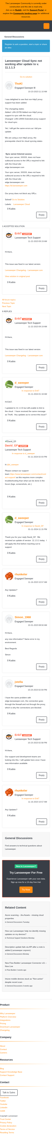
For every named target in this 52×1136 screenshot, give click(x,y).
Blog (2, 1068)
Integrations (5, 1020)
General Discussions (14, 37)
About (2, 1046)
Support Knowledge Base (11, 1072)
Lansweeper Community (15, 26)
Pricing (3, 1023)
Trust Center (5, 1119)
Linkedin (3, 1107)
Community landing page (25, 13)
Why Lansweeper (7, 1013)
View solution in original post (17, 276)
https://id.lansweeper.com (16, 185)
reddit (2, 1111)
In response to (30, 391)
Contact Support (7, 1075)
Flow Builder (11, 970)
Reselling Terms (7, 1132)
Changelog (5, 1030)
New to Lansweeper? (26, 866)
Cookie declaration (8, 1126)
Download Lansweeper (10, 1027)
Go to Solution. (18, 199)
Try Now (26, 889)
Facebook (4, 1097)
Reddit (18, 10)
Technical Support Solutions (17, 938)
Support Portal (37, 10)
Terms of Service (7, 1129)
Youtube (3, 1104)
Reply (42, 215)
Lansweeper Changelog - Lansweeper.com (24, 270)
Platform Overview (8, 1017)
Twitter (3, 1101)
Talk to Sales (8, 1092)
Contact (3, 1049)
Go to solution (26, 77)
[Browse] (4, 26)
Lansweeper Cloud (21, 204)
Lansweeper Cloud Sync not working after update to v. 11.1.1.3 (23, 64)
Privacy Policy (6, 1122)
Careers (3, 1053)
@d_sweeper (13, 464)
